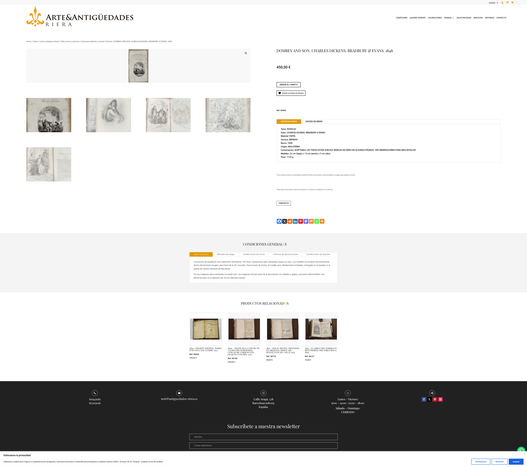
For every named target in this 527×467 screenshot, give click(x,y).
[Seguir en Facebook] (424, 399)
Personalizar (480, 462)
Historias (489, 18)
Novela (109, 41)
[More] (322, 221)
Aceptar (516, 462)
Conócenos (401, 18)
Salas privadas (464, 18)
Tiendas (448, 18)
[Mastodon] (306, 221)
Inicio (28, 41)
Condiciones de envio (254, 254)
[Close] (524, 453)
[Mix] (311, 221)
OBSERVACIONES (289, 121)
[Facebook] (279, 221)
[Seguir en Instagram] (440, 399)
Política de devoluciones (285, 254)
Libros (35, 41)
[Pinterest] (300, 221)
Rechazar (499, 462)
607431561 (95, 399)
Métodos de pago (226, 254)
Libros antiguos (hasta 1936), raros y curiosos (59, 41)
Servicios (478, 18)
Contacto (501, 18)
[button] (245, 53)
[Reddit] (290, 221)
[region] (263, 459)
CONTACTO (284, 203)
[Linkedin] (295, 221)
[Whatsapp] (316, 221)
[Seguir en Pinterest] (435, 399)
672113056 (95, 403)
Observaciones (201, 254)
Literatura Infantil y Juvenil (93, 41)
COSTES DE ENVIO (313, 121)
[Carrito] (507, 2)
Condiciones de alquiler (318, 254)
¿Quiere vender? (418, 18)
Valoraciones (435, 18)
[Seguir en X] (429, 399)
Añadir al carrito (289, 85)
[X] (284, 221)
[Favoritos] (512, 2)
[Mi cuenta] (502, 2)
